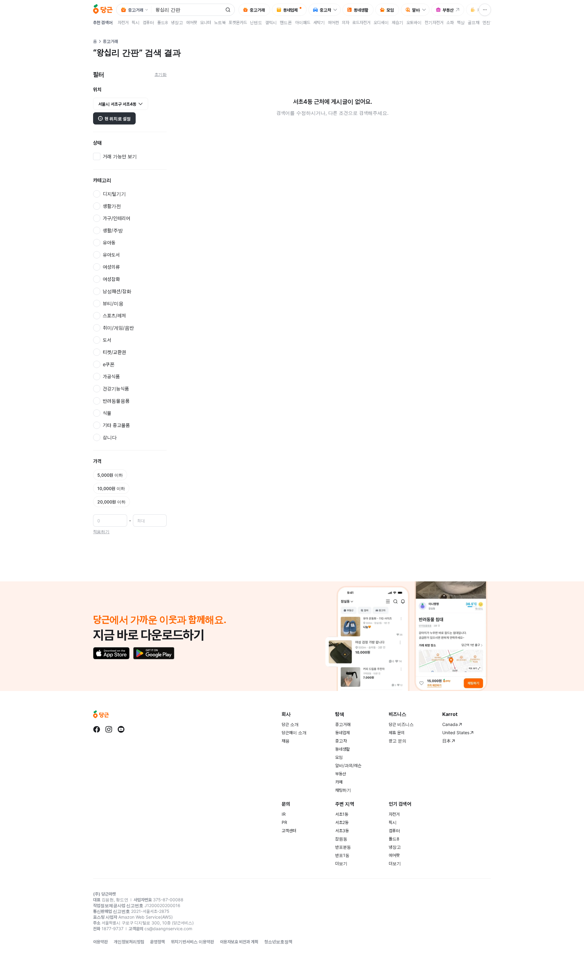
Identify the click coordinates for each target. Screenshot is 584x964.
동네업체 (342, 732)
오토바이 (414, 22)
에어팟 (191, 22)
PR (284, 822)
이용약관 (100, 941)
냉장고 (177, 22)
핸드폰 (286, 22)
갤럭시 (271, 22)
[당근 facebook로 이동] (96, 729)
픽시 (136, 22)
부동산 (340, 773)
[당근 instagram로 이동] (109, 729)
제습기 (397, 22)
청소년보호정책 (278, 941)
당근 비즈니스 (401, 724)
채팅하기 (343, 790)
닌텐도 (256, 22)
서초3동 (342, 830)
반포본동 (343, 847)
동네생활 (342, 749)
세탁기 (319, 22)
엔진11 (488, 22)
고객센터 (289, 830)
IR (284, 814)
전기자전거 (434, 22)
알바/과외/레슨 (348, 765)
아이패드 (302, 22)
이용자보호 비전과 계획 (239, 941)
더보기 (341, 863)
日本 (446, 740)
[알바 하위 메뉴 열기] (425, 10)
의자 (345, 22)
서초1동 (341, 814)
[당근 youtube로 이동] (121, 729)
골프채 (473, 22)
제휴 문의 (397, 732)
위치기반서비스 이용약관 (192, 941)
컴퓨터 (148, 22)
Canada (450, 724)
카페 (338, 781)
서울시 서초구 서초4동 (117, 104)
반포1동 (342, 855)
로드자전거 (361, 22)
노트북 (220, 22)
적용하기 (101, 531)
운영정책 (157, 941)
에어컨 (333, 22)
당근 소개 (290, 724)
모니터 (205, 22)
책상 (461, 22)
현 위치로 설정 (118, 118)
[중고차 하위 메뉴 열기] (336, 10)
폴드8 (162, 22)
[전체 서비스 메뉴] (485, 10)
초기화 (161, 74)
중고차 (341, 740)
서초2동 (342, 822)
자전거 (123, 22)
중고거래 (342, 724)
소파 (450, 22)
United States (455, 732)
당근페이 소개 (294, 732)
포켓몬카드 (238, 22)
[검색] (228, 10)
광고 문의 (397, 740)
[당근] (103, 9)
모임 (338, 757)
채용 (286, 740)
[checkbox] (130, 156)
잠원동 (341, 838)
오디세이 (381, 22)
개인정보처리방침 (129, 941)
